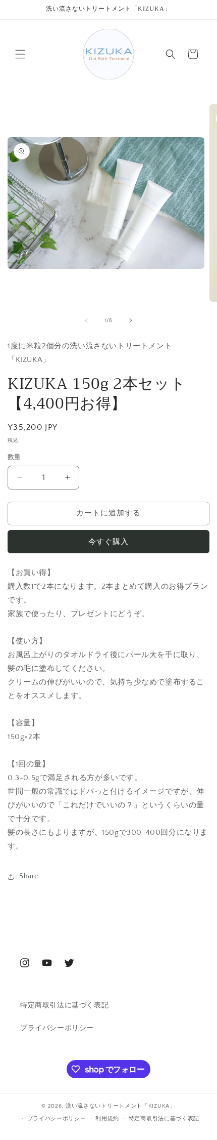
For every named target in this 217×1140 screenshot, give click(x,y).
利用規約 (107, 1119)
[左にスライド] (86, 320)
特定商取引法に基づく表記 (64, 1005)
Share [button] (28, 876)
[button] (20, 54)
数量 (14, 457)
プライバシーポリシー (57, 1028)
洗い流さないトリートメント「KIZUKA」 (121, 1106)
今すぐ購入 (108, 542)
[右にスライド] (131, 320)
